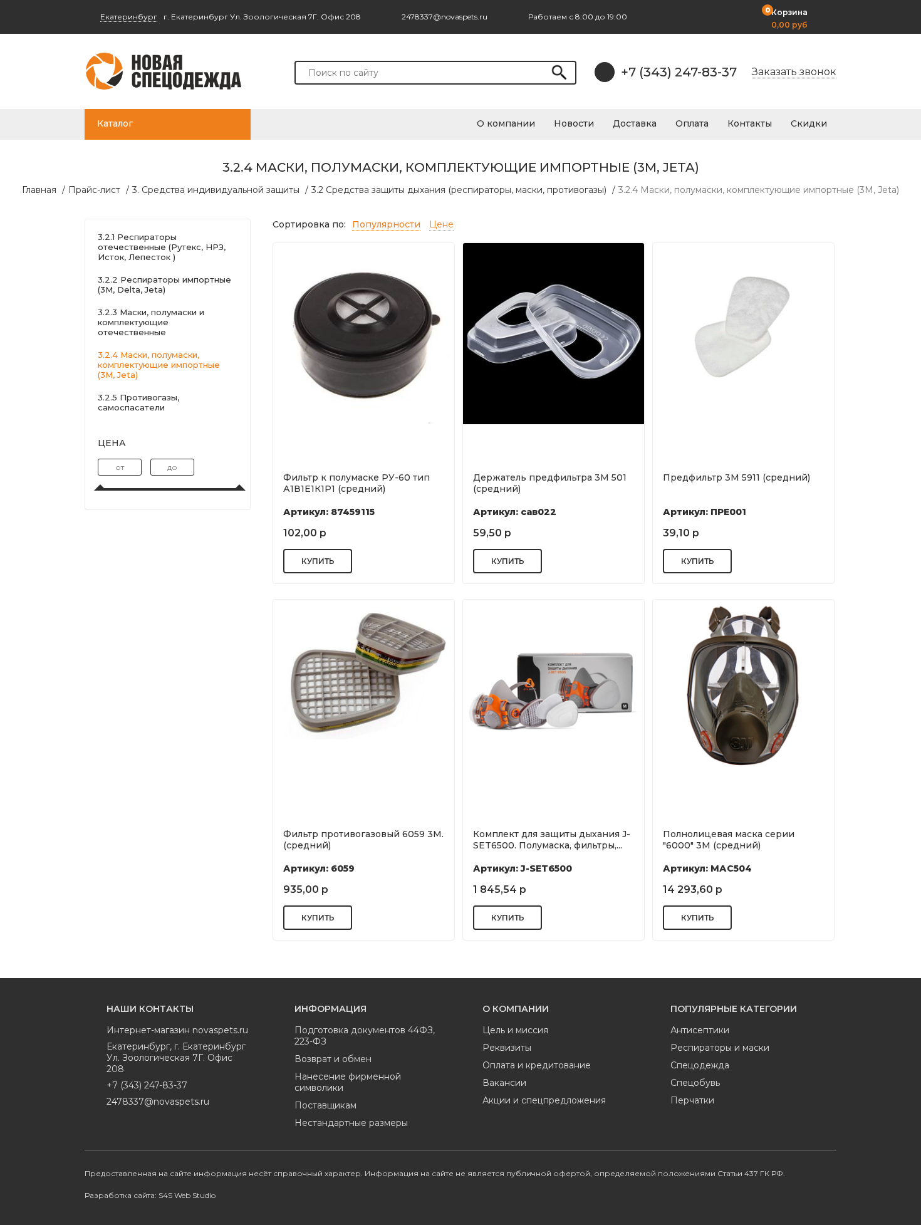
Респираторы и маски (719, 1047)
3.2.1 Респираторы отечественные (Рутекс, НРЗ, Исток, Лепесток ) (162, 247)
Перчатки (692, 1100)
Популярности (386, 224)
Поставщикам (325, 1105)
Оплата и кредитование (536, 1065)
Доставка (635, 123)
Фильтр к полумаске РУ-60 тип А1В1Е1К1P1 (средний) (356, 483)
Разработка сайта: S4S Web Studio (150, 1195)
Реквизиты (506, 1047)
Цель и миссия (515, 1030)
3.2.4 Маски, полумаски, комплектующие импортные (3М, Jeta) (758, 189)
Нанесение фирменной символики (347, 1082)
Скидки (809, 123)
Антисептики (699, 1030)
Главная (39, 189)
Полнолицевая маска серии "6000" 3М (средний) (728, 839)
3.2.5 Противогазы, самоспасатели (138, 402)
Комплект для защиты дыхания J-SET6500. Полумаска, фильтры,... (551, 839)
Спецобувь (695, 1082)
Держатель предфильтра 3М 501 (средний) (550, 483)
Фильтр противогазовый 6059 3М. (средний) (363, 839)
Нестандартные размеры (351, 1123)
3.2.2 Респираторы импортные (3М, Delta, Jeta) (164, 284)
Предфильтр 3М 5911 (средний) (736, 477)
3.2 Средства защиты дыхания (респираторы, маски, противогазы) (458, 189)
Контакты (749, 123)
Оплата (692, 123)
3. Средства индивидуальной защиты (215, 189)
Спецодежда (699, 1065)
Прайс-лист (94, 189)
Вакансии (504, 1082)
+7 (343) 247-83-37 (679, 72)
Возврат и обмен (333, 1059)
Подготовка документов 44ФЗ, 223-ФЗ (364, 1035)
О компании (506, 123)
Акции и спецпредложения (544, 1100)
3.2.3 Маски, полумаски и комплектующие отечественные (151, 322)
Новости (574, 123)
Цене (441, 224)
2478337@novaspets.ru (158, 1101)
